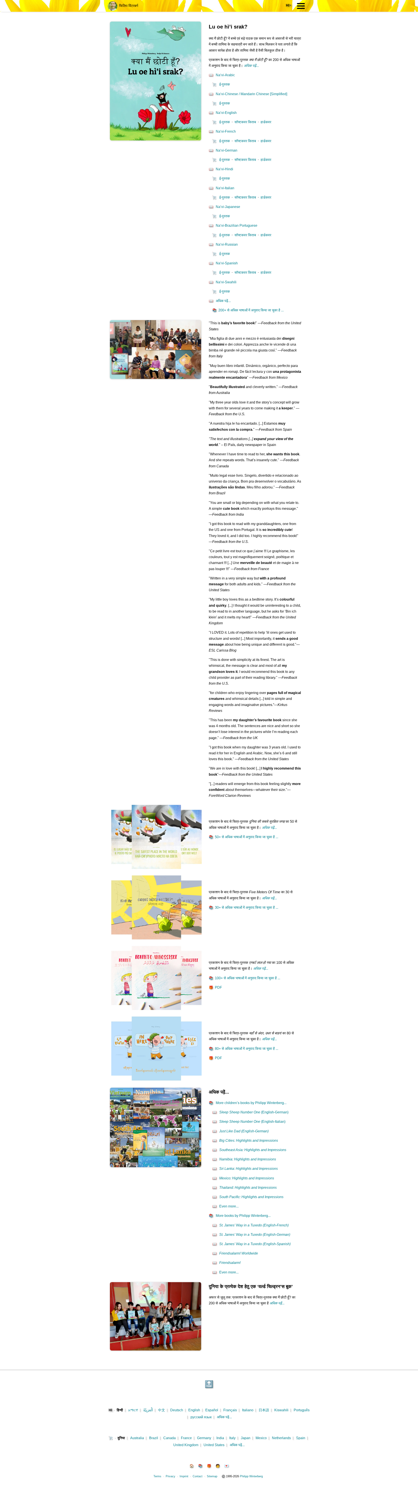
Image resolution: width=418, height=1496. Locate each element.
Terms (157, 1476)
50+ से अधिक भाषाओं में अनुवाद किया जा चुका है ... (243, 837)
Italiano (247, 1410)
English (194, 1410)
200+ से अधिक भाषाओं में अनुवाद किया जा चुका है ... (248, 310)
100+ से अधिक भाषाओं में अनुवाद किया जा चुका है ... (244, 978)
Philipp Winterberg (251, 1476)
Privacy (170, 1476)
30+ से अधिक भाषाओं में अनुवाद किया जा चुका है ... (243, 907)
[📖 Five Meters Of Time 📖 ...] (156, 941)
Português (302, 1410)
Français (230, 1410)
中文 (161, 1410)
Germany (204, 1438)
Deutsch (176, 1410)
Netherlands (281, 1438)
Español (211, 1410)
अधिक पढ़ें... (224, 1417)
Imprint (184, 1476)
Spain (300, 1438)
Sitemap (212, 1476)
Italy (232, 1438)
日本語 (264, 1410)
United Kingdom (185, 1445)
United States (214, 1445)
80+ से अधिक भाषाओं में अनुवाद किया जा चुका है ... (243, 1048)
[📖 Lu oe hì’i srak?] (155, 139)
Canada (169, 1438)
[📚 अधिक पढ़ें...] (155, 1166)
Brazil (153, 1438)
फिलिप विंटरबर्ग (127, 6)
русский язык (201, 1417)
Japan (245, 1438)
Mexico (261, 1438)
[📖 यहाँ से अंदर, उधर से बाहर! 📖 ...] (156, 1082)
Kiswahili (281, 1410)
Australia (137, 1438)
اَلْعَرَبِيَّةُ (148, 1410)
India (220, 1438)
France (186, 1438)
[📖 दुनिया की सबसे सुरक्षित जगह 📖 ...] (156, 870)
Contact (197, 1476)
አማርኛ (133, 1410)
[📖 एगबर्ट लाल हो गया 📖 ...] (156, 1011)
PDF (215, 987)
